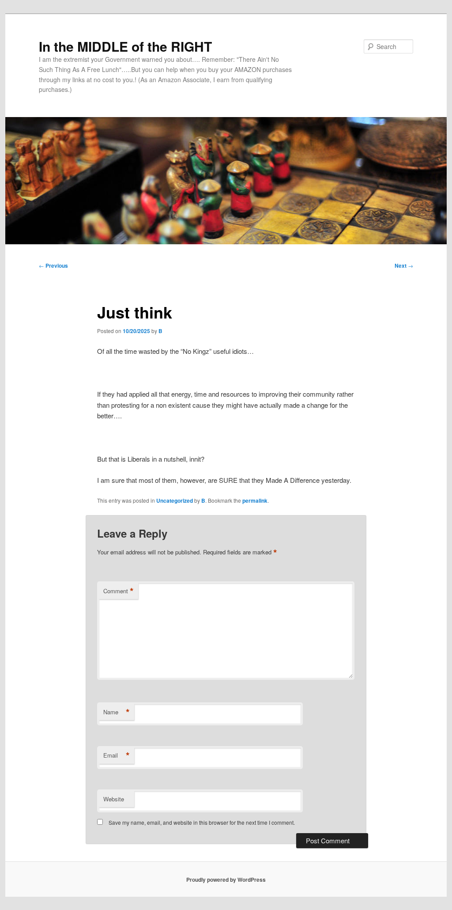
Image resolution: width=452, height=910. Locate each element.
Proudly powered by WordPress (226, 879)
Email (116, 755)
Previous (53, 265)
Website (113, 799)
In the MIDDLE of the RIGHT (125, 46)
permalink (254, 500)
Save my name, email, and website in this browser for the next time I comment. (202, 822)
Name (116, 712)
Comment (118, 591)
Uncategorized (174, 500)
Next (404, 265)
